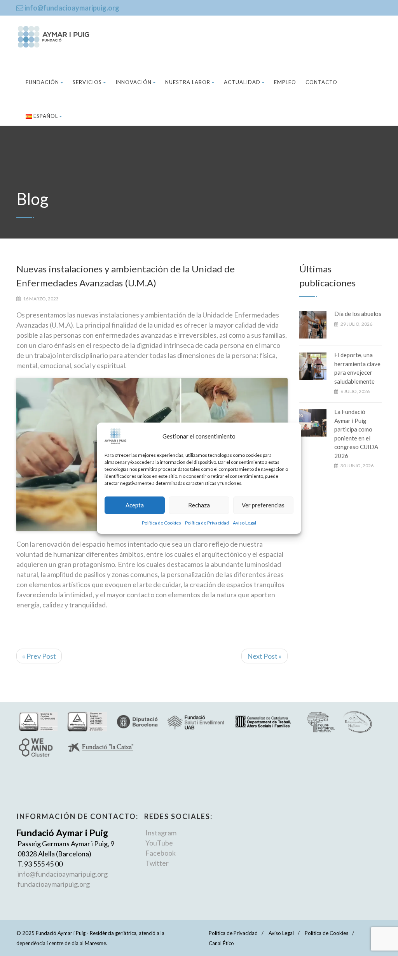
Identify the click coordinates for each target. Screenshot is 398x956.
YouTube (159, 842)
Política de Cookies (161, 523)
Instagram (160, 832)
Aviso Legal (244, 523)
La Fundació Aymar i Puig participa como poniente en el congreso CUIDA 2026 (356, 433)
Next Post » (264, 656)
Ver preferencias (263, 505)
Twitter (157, 863)
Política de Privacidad (207, 523)
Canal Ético (221, 943)
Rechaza (199, 505)
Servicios (87, 82)
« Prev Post (39, 656)
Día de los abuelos (357, 313)
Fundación (42, 82)
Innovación (133, 82)
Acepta (135, 505)
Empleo (285, 82)
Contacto (321, 82)
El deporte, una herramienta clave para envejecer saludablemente (357, 368)
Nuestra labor (187, 82)
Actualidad (242, 82)
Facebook (160, 853)
